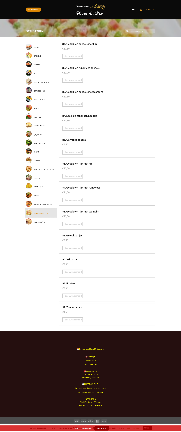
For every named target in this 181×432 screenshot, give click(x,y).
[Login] (141, 9)
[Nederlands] (134, 9)
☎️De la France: (90, 371)
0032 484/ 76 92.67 (90, 377)
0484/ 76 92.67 (90, 364)
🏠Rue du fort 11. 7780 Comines (90, 349)
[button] (150, 9)
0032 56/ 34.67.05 (90, 374)
